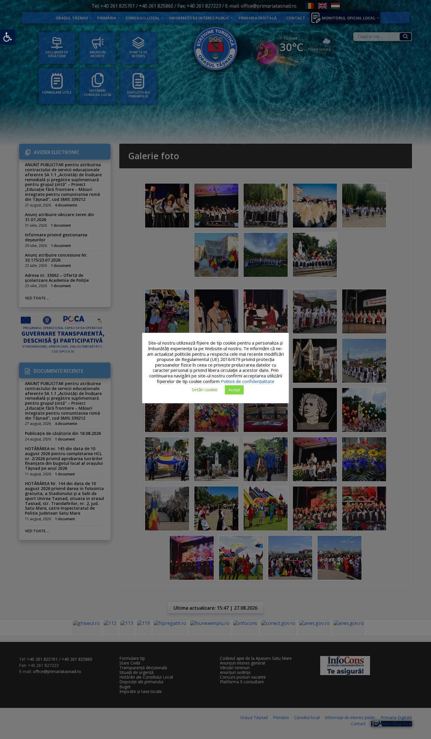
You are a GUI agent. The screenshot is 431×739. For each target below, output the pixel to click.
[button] (7, 37)
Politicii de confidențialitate (247, 381)
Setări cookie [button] (205, 389)
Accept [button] (234, 389)
